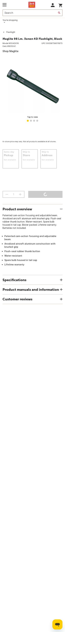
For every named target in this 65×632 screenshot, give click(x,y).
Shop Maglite (10, 51)
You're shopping (10, 20)
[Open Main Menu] (4, 4)
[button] (53, 5)
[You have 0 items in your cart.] (60, 4)
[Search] (59, 12)
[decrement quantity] (6, 194)
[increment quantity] (20, 194)
